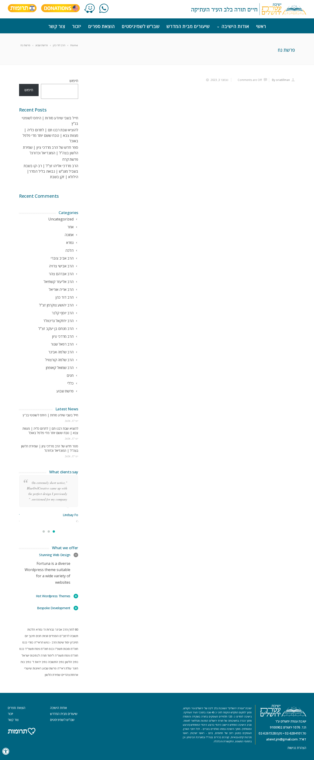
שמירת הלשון (52, 675)
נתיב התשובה (56, 662)
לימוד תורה (47, 655)
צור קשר (56, 26)
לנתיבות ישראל (31, 655)
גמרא (39, 629)
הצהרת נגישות (297, 748)
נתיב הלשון (71, 662)
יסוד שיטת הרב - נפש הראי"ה (51, 642)
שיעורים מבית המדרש (188, 26)
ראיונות (37, 668)
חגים (38, 636)
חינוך (32, 636)
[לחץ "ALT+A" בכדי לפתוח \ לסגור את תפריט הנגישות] (6, 751)
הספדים (54, 636)
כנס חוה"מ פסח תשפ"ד (39, 649)
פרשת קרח (70, 159)
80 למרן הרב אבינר (66, 629)
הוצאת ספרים (101, 26)
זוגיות (45, 636)
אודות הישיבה (235, 26)
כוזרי (30, 642)
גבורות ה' (48, 629)
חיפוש (73, 80)
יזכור (76, 26)
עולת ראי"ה (64, 668)
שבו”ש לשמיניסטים (141, 26)
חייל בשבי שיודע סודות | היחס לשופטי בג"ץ (50, 415)
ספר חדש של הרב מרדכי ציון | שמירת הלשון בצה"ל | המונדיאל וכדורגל (49, 448)
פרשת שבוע (49, 668)
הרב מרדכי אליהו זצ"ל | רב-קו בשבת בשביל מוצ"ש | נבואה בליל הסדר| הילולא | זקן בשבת (51, 171)
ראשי (261, 26)
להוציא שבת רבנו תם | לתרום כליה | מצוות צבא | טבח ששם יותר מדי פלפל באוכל (50, 135)
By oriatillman (281, 80)
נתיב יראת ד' (39, 662)
